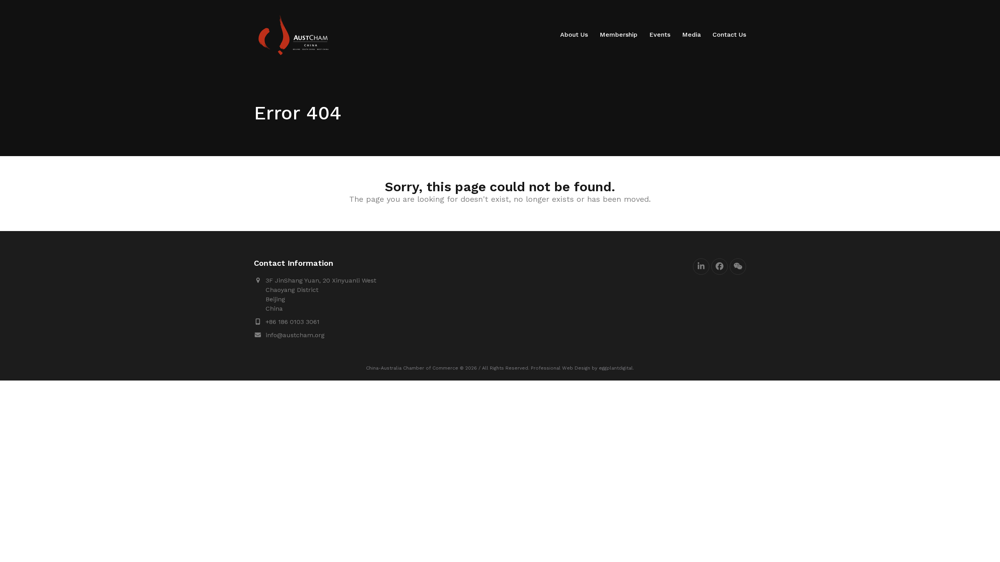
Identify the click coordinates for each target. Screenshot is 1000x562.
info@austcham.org (295, 335)
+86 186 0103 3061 (293, 321)
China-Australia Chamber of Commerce (412, 368)
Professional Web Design (560, 368)
